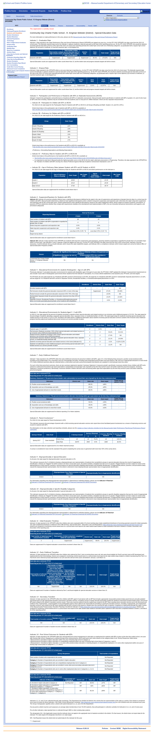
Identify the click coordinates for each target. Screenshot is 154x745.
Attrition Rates (11, 52)
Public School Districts (36, 16)
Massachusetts (20, 16)
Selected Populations (13, 38)
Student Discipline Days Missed (16, 63)
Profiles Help (66, 11)
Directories (23, 11)
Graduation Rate (12, 46)
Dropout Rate (11, 44)
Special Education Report (17, 77)
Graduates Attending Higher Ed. (16, 57)
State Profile (53, 11)
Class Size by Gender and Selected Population (17, 54)
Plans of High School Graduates (16, 42)
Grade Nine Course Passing (15, 67)
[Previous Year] (13, 25)
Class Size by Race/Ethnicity (15, 59)
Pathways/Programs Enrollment (16, 31)
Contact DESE (115, 728)
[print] (133, 30)
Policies (105, 728)
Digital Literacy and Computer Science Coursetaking (18, 71)
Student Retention (12, 37)
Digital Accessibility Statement (134, 728)
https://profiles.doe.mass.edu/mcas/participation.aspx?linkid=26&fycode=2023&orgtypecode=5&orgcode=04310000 (67, 109)
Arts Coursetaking (12, 65)
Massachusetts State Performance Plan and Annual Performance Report (95, 37)
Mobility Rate (11, 48)
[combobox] (120, 11)
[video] (137, 30)
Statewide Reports (38, 11)
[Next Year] (21, 25)
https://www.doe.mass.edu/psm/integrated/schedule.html (98, 702)
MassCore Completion (13, 50)
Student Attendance (13, 35)
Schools (120, 15)
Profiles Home (10, 11)
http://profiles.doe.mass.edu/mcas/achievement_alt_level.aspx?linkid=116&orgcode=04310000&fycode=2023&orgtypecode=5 (73, 158)
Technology (10, 40)
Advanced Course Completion (16, 68)
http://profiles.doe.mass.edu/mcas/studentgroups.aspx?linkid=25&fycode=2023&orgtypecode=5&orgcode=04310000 (68, 147)
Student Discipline (12, 61)
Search (8, 16)
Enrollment (10, 29)
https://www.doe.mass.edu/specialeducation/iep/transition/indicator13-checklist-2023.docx (108, 607)
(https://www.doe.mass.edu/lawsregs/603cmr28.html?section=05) (122, 525)
